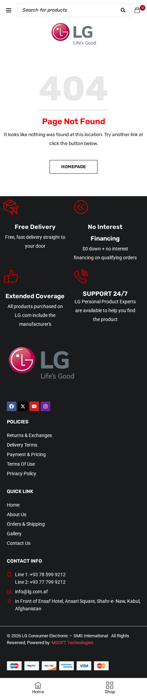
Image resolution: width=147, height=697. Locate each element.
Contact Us (18, 543)
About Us (16, 514)
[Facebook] (11, 406)
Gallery (14, 533)
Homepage (73, 166)
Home (13, 505)
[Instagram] (45, 406)
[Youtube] (34, 406)
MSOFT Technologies (72, 642)
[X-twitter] (23, 406)
